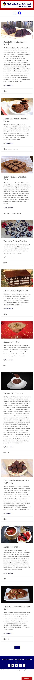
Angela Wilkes (9, 85)
